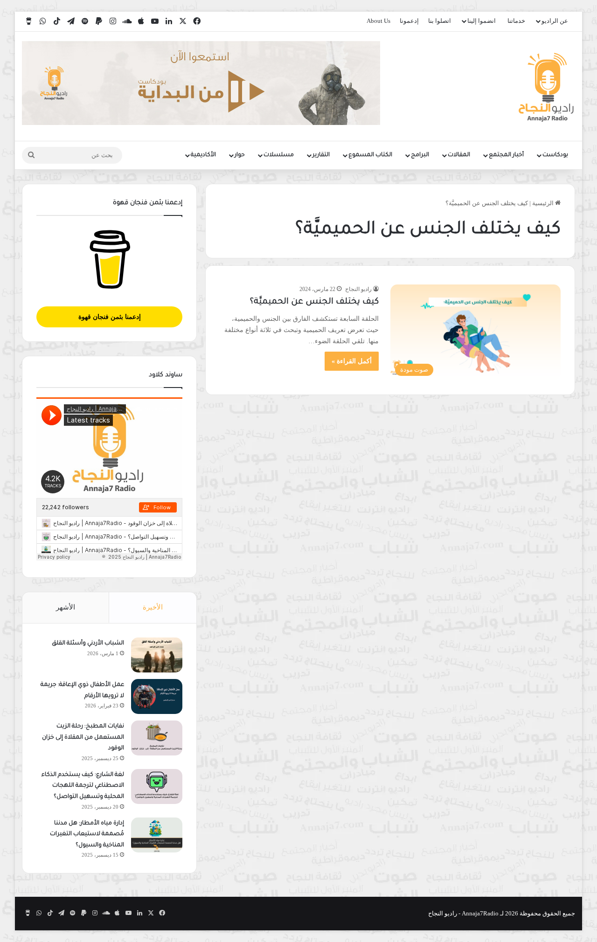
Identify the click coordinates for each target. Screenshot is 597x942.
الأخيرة (153, 607)
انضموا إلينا (481, 20)
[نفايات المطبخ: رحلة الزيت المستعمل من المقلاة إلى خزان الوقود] (156, 737)
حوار (240, 155)
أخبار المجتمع (506, 155)
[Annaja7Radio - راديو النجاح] (546, 86)
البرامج (420, 155)
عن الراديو (554, 20)
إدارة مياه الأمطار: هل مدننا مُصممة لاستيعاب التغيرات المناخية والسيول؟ (87, 834)
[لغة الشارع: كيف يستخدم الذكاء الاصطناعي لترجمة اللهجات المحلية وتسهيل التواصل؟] (156, 786)
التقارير (321, 155)
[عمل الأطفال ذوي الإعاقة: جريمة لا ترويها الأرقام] (156, 696)
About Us (378, 20)
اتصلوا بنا (439, 20)
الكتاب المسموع (370, 155)
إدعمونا (409, 20)
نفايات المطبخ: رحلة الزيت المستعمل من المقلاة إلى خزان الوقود (83, 737)
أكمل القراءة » (352, 361)
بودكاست (555, 155)
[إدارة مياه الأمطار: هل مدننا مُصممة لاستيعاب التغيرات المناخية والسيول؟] (156, 834)
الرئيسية (543, 203)
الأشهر (65, 607)
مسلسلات (279, 155)
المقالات (459, 155)
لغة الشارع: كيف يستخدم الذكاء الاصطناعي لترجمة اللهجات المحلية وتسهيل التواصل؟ (83, 786)
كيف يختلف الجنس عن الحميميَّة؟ (314, 302)
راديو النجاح (358, 289)
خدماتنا (516, 20)
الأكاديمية (203, 155)
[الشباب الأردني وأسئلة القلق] (156, 654)
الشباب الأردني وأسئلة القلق (88, 643)
